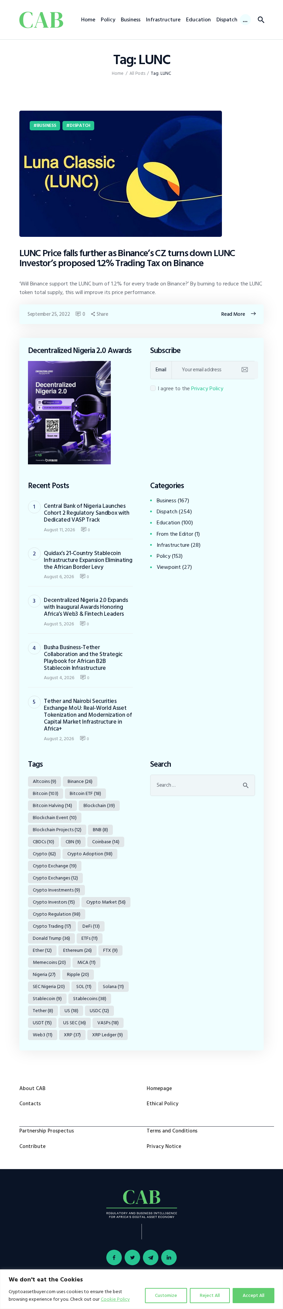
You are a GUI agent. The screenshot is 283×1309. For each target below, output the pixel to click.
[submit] (244, 370)
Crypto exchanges (55, 878)
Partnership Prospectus (46, 1131)
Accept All (253, 1295)
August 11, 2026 (59, 530)
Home (118, 73)
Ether (42, 950)
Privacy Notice (164, 1146)
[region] (141, 1289)
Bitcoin (45, 793)
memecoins (49, 962)
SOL (83, 986)
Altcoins (44, 781)
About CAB (32, 1088)
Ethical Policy (162, 1103)
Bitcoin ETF (85, 793)
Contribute (32, 1146)
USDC (99, 1011)
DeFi (91, 926)
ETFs (89, 938)
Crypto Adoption (90, 854)
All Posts (137, 73)
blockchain (99, 805)
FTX (110, 950)
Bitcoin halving (52, 805)
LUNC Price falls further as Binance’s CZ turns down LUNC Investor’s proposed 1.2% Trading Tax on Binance (127, 258)
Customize (166, 1295)
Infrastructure (173, 545)
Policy (163, 556)
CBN (73, 842)
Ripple (78, 974)
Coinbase (105, 842)
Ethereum (77, 950)
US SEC (74, 1023)
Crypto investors (54, 902)
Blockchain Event (55, 818)
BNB (100, 830)
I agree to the (190, 388)
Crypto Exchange (55, 866)
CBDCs (43, 842)
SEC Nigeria (49, 986)
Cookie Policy (115, 1299)
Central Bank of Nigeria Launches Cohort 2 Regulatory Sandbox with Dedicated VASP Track (86, 513)
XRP (72, 1035)
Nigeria (44, 974)
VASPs (108, 1023)
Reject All (210, 1295)
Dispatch (80, 125)
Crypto (44, 854)
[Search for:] (202, 785)
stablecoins (89, 999)
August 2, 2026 (59, 739)
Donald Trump (51, 938)
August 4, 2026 (59, 678)
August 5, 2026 (59, 624)
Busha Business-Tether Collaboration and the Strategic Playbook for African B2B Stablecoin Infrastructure (83, 658)
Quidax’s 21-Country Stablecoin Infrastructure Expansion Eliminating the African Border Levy (88, 560)
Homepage (159, 1088)
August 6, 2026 (59, 577)
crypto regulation (56, 914)
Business (46, 125)
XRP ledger (107, 1035)
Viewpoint (169, 567)
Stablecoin (47, 999)
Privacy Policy (207, 388)
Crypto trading (52, 926)
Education (168, 522)
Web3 (42, 1035)
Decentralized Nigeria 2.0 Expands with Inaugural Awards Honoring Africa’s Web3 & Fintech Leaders (86, 607)
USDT (42, 1023)
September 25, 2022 (49, 314)
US (71, 1011)
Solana (113, 986)
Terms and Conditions (172, 1131)
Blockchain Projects (57, 830)
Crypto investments (56, 890)
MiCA (86, 962)
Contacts (30, 1103)
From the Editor (175, 534)
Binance (80, 781)
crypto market (106, 902)
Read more (233, 314)
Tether (43, 1011)
